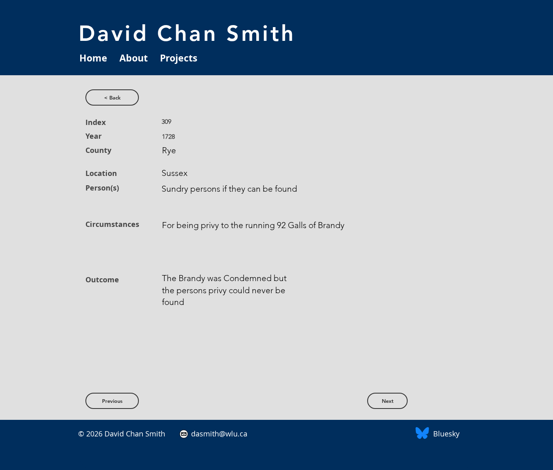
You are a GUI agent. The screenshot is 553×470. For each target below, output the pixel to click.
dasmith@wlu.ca (218, 433)
